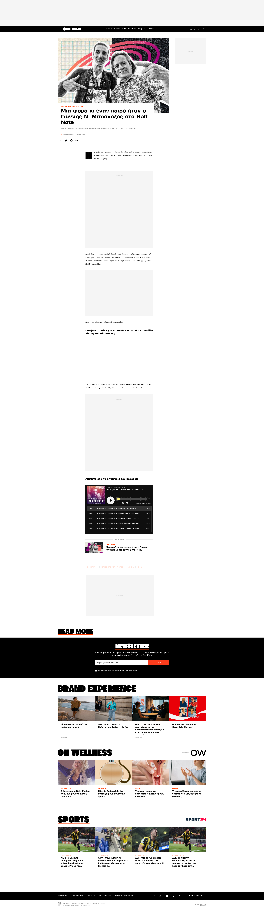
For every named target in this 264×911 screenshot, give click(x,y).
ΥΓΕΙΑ (137, 788)
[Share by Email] (77, 140)
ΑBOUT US (91, 896)
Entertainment (113, 29)
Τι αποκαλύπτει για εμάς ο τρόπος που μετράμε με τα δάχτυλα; (186, 794)
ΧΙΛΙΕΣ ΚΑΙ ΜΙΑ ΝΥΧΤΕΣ (72, 106)
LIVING (175, 788)
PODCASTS (110, 544)
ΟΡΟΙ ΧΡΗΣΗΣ (105, 896)
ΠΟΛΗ (140, 567)
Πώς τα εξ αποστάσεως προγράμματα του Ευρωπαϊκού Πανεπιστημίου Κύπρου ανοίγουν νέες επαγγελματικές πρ (150, 729)
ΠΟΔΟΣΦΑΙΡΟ (67, 855)
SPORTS (74, 820)
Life (124, 29)
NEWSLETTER (195, 896)
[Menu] (59, 29)
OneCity (132, 29)
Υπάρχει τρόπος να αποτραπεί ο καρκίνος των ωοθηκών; (149, 794)
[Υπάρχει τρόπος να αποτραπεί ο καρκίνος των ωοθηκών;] (150, 772)
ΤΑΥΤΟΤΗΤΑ (78, 896)
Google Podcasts (122, 387)
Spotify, (108, 387)
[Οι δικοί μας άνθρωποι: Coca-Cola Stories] (187, 708)
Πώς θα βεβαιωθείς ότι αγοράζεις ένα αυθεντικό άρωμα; (111, 794)
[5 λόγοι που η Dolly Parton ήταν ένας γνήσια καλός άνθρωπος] (76, 772)
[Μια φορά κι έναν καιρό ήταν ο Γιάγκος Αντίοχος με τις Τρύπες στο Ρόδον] (94, 547)
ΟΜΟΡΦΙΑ (102, 788)
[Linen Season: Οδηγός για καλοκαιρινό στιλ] (76, 708)
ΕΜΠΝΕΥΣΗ (66, 788)
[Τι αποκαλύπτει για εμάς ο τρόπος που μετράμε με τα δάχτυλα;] (187, 772)
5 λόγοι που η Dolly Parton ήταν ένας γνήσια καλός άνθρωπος (75, 794)
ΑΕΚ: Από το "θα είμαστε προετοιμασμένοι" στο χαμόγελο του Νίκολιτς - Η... (150, 860)
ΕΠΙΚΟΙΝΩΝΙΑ (64, 896)
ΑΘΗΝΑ (131, 567)
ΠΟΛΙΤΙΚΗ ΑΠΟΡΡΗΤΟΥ (125, 896)
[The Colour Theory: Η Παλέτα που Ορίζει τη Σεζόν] (113, 708)
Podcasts (153, 29)
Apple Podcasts (141, 387)
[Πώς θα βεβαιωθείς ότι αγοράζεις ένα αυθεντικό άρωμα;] (113, 772)
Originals (142, 29)
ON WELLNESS (85, 753)
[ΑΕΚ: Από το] (150, 839)
